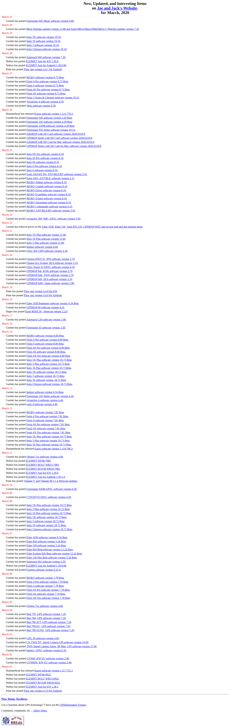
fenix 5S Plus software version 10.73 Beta (48, 368)
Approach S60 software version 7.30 (45, 57)
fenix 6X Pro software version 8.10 (45, 154)
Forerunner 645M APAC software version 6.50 (51, 489)
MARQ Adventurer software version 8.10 (48, 202)
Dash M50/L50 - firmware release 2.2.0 (46, 311)
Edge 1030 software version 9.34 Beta (46, 537)
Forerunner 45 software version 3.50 (45, 327)
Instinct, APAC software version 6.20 (46, 650)
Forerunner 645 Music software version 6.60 (50, 21)
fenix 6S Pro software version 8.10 (44, 158)
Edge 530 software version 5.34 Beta (46, 545)
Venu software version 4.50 (41, 105)
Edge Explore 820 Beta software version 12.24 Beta (54, 553)
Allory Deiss (40, 710)
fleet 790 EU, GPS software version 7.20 (48, 626)
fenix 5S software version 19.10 (43, 41)
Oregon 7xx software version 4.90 (44, 456)
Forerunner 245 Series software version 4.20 (50, 396)
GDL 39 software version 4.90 (42, 638)
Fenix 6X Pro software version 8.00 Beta (48, 355)
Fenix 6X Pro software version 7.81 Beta (48, 432)
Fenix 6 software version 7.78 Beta (45, 585)
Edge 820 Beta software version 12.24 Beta (49, 549)
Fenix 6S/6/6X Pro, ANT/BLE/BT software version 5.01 (56, 174)
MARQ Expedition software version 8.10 (48, 194)
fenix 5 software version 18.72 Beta (45, 376)
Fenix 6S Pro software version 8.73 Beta (48, 89)
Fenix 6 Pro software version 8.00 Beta (47, 339)
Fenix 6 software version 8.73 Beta (45, 85)
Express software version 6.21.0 (43, 569)
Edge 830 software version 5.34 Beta (46, 541)
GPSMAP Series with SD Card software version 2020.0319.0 (59, 138)
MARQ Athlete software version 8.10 (46, 182)
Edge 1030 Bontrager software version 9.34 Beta (52, 303)
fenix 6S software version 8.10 (42, 162)
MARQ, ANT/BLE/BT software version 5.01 (50, 210)
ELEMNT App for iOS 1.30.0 (42, 61)
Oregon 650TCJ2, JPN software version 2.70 (50, 259)
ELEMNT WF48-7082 (38, 460)
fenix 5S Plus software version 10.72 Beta (48, 513)
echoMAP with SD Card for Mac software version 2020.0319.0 (60, 142)
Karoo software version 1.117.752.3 (53, 670)
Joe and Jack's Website (117, 8)
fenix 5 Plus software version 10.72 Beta (48, 509)
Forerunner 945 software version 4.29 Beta (49, 117)
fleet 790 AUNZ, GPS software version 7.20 (50, 630)
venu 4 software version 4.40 (41, 404)
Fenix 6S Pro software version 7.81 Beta (48, 424)
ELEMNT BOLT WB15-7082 (42, 464)
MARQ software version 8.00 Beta (45, 335)
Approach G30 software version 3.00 (46, 319)
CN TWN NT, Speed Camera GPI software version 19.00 (57, 642)
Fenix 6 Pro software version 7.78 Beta (47, 581)
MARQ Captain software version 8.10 (46, 186)
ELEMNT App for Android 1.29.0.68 (46, 565)
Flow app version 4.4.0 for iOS (40, 291)
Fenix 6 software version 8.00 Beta (45, 343)
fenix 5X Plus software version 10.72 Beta (49, 505)
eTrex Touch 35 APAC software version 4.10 (50, 267)
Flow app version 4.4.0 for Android (43, 295)
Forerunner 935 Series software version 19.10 (50, 129)
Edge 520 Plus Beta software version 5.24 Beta (51, 557)
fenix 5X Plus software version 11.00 (46, 234)
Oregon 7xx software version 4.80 (44, 606)
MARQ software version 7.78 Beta (45, 577)
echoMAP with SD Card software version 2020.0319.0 (55, 133)
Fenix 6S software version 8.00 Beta (45, 351)
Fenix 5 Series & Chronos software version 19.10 (52, 97)
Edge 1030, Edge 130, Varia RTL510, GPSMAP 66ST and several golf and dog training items (92, 226)
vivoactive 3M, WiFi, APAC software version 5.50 (53, 218)
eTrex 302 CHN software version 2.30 (46, 251)
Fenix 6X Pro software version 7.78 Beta (48, 598)
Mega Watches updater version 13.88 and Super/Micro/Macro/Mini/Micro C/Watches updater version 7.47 (82, 29)
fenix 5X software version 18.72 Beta (46, 372)
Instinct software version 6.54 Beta (44, 392)
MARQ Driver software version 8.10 (46, 190)
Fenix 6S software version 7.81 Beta (45, 428)
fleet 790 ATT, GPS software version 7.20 (48, 622)
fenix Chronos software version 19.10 (46, 49)
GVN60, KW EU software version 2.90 (47, 658)
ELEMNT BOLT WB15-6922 (42, 678)
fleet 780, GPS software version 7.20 (46, 618)
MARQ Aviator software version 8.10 (46, 198)
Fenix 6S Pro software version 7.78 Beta (48, 589)
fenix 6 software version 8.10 (41, 170)
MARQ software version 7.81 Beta (45, 412)
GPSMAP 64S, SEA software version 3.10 (49, 279)
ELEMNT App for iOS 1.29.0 (42, 472)
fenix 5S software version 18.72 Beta (46, 380)
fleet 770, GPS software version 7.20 (46, 614)
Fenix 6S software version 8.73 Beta (45, 93)
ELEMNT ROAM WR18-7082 (43, 468)
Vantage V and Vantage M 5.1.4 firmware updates (50, 481)
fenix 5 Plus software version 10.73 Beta (48, 363)
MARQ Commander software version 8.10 (49, 206)
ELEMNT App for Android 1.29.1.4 (45, 476)
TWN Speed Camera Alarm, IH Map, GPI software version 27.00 (61, 646)
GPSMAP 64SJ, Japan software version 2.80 (50, 283)
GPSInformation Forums (73, 704)
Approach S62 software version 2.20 (45, 561)
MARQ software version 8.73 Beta (45, 77)
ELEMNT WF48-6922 (38, 674)
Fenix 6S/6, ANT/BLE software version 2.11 (50, 178)
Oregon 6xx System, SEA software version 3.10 (52, 263)
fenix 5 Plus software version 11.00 (45, 242)
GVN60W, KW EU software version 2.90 (48, 662)
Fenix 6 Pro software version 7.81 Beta (47, 416)
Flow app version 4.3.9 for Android (43, 690)
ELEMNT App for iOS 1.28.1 (42, 686)
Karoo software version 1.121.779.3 (53, 113)
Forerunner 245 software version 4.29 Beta (49, 121)
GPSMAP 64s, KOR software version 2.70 (49, 271)
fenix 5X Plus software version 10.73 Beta (49, 359)
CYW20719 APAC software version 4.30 (48, 497)
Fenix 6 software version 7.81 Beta (45, 420)
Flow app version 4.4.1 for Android (43, 69)
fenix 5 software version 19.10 (42, 45)
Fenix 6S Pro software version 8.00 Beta (48, 347)
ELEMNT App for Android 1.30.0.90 (46, 65)
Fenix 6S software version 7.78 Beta (45, 593)
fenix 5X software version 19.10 (43, 37)
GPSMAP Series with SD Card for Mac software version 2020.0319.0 (63, 146)
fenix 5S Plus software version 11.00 (45, 238)
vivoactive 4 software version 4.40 (44, 400)
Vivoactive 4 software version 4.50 (44, 101)
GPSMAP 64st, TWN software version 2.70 (49, 275)
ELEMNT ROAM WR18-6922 (43, 682)
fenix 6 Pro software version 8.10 (44, 166)
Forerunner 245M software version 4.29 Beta (50, 125)
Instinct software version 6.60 (42, 246)
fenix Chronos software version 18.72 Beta (49, 384)
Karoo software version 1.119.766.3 (53, 448)
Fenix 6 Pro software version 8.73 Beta (47, 81)
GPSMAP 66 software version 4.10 (45, 307)
